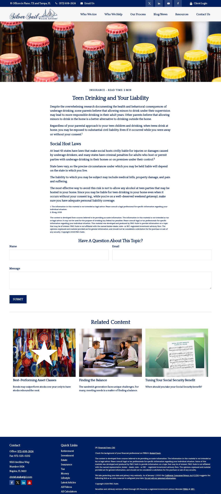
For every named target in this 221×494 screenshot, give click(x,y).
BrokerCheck (155, 453)
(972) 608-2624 (67, 3)
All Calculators (69, 491)
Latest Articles (68, 482)
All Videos (66, 487)
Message (14, 268)
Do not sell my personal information (160, 478)
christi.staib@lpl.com (20, 477)
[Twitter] (149, 3)
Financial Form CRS (106, 448)
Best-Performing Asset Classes (34, 380)
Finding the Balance (93, 380)
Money (65, 473)
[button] (88, 14)
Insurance (66, 464)
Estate (64, 460)
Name (13, 246)
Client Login (200, 3)
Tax (63, 469)
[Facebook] (178, 3)
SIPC (193, 489)
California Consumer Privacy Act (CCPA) (182, 475)
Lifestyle (65, 478)
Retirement (67, 451)
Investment (67, 455)
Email (115, 246)
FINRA (185, 489)
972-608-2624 (25, 451)
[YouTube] (168, 3)
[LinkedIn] (159, 3)
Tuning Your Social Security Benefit (170, 380)
